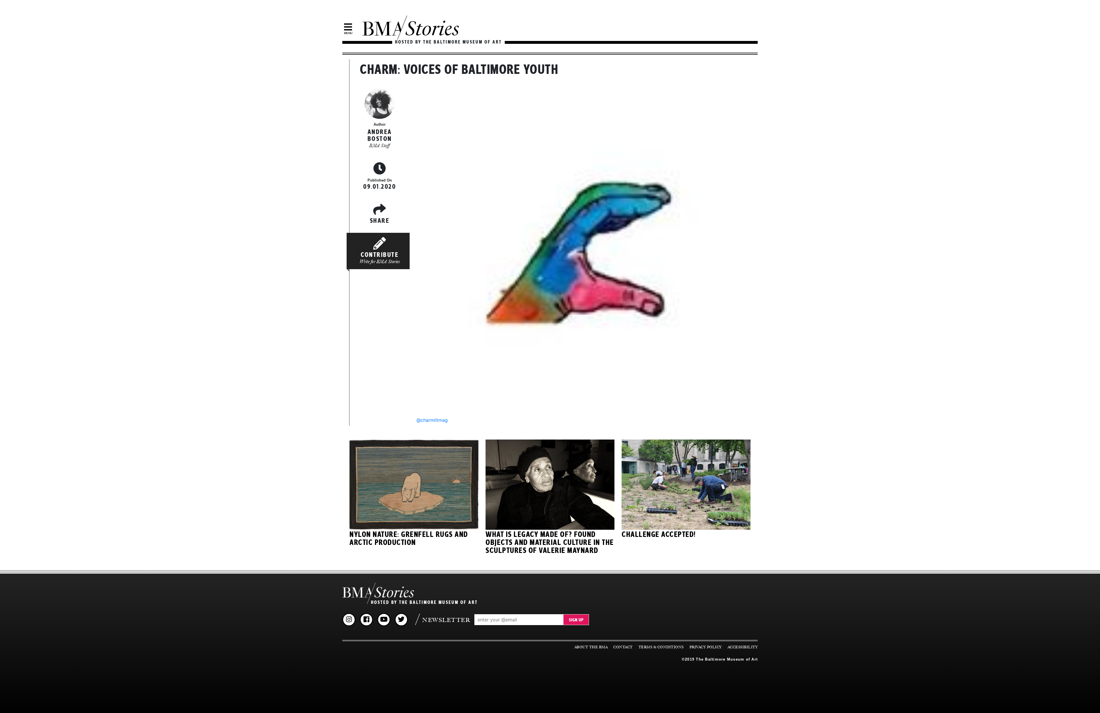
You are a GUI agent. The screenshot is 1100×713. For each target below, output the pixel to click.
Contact (623, 647)
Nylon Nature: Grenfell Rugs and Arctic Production (408, 539)
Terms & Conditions (661, 647)
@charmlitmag (432, 420)
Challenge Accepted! (659, 535)
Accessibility (743, 647)
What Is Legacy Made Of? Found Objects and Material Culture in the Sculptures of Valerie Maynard (550, 543)
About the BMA (591, 647)
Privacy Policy (706, 647)
